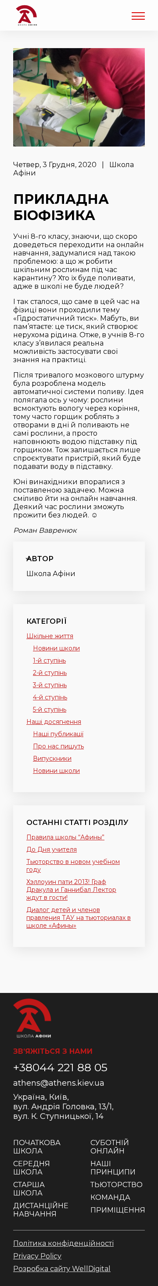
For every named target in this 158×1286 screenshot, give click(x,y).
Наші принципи (113, 1168)
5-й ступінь (49, 709)
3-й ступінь (50, 685)
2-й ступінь (50, 673)
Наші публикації (58, 734)
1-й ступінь (49, 660)
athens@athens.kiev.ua (58, 1083)
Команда (110, 1197)
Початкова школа (37, 1147)
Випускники (52, 758)
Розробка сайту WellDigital (62, 1269)
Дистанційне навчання (40, 1210)
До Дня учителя (51, 849)
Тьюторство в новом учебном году (73, 866)
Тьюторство (116, 1185)
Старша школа (29, 1189)
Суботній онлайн (109, 1147)
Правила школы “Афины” (65, 837)
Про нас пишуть (58, 746)
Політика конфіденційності (63, 1243)
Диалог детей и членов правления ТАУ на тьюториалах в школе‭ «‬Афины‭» (78, 918)
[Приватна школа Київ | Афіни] (26, 15)
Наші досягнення (53, 722)
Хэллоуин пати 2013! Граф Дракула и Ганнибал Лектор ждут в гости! (71, 890)
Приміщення (117, 1210)
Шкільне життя (49, 636)
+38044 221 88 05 (60, 1067)
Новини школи (56, 648)
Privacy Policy (37, 1256)
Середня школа (31, 1168)
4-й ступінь (50, 697)
